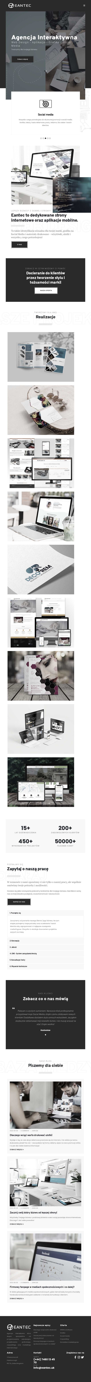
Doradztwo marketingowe (69, 1342)
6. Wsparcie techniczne (18, 966)
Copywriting (64, 1339)
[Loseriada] (41, 729)
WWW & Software (66, 1330)
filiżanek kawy (65, 846)
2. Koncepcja (14, 941)
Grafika (62, 1333)
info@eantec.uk (44, 1368)
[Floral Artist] (41, 410)
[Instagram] (78, 1357)
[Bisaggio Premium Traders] (41, 463)
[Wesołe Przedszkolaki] (41, 516)
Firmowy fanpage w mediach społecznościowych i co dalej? (42, 1287)
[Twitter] (82, 1357)
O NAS (19, 245)
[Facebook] (75, 1357)
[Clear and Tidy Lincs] (41, 782)
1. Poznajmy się (15, 913)
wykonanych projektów (26, 846)
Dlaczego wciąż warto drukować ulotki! (31, 1135)
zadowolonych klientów (65, 832)
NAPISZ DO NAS (19, 902)
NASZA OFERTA (46, 291)
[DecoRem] (41, 569)
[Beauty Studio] (41, 675)
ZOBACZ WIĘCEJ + (17, 1149)
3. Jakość (13, 947)
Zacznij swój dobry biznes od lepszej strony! (33, 1212)
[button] (45, 71)
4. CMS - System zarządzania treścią (23, 954)
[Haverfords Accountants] (41, 622)
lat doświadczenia (25, 832)
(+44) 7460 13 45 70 (44, 1361)
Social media (65, 1336)
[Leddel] (41, 357)
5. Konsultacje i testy (17, 960)
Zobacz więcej (22, 59)
